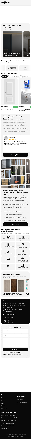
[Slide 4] (16, 20)
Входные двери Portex (7, 425)
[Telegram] (12, 321)
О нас (2, 400)
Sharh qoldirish (15, 155)
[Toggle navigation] (28, 3)
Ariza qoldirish (15, 224)
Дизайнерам (20, 399)
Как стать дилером (22, 402)
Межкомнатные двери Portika (9, 418)
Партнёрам (20, 405)
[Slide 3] (14, 20)
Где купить (4, 408)
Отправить (15, 349)
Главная (3, 398)
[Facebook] (4, 321)
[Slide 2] (13, 20)
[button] (2, 13)
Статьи (3, 405)
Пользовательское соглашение (15, 436)
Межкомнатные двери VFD (8, 415)
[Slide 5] (17, 20)
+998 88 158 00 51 (10, 317)
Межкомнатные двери (14, 76)
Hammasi (4, 76)
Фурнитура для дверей (7, 423)
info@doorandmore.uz (11, 314)
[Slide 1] (12, 20)
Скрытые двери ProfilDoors (8, 420)
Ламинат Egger (5, 428)
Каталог (3, 403)
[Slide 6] (18, 20)
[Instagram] (8, 321)
